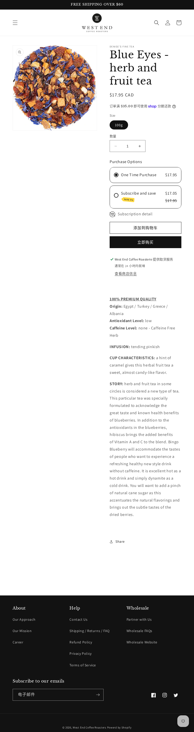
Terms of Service (82, 665)
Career (18, 642)
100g (119, 125)
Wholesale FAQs (139, 631)
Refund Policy (80, 642)
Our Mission (22, 631)
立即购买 (145, 242)
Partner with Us (139, 619)
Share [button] (120, 541)
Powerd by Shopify (119, 727)
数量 (113, 136)
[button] (15, 22)
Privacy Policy (80, 653)
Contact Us (78, 619)
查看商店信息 (126, 273)
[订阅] (97, 695)
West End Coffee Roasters (89, 727)
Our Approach (24, 619)
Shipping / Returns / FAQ (89, 631)
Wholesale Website (142, 642)
